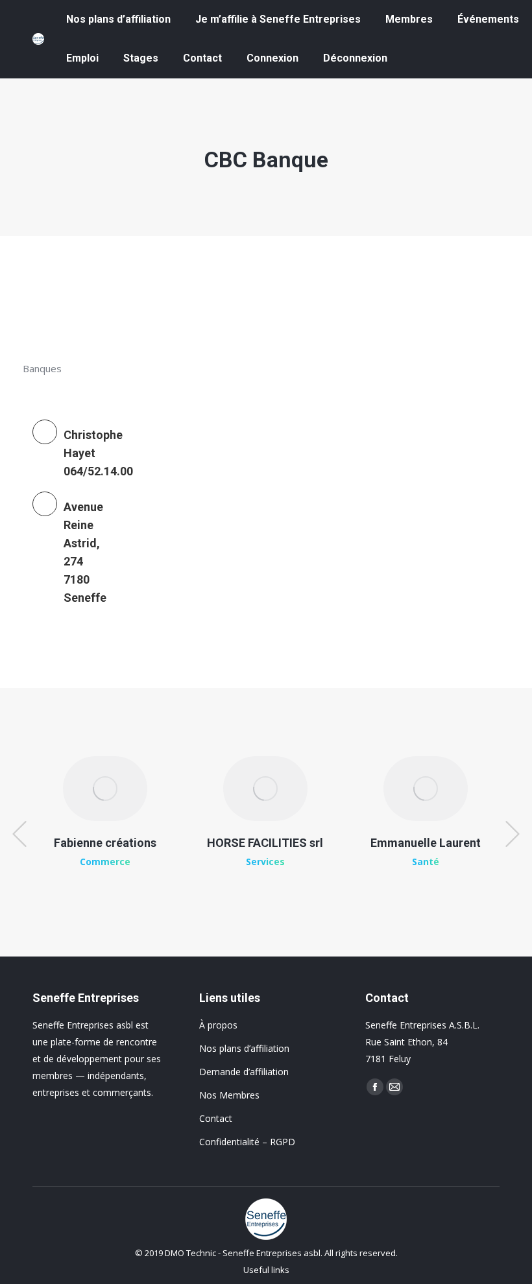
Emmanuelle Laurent (425, 843)
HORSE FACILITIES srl (265, 843)
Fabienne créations (105, 843)
